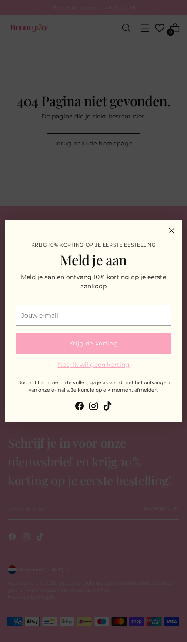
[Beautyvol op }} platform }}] (79, 407)
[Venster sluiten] (171, 230)
